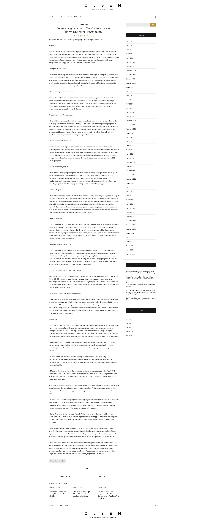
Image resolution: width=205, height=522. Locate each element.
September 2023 (131, 179)
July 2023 (129, 187)
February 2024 (130, 158)
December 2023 (131, 166)
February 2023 (130, 208)
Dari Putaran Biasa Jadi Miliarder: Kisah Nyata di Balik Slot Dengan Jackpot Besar (141, 299)
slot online (129, 316)
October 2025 (130, 79)
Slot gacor (129, 335)
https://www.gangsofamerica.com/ (74, 451)
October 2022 (130, 225)
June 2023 (129, 191)
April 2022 (129, 246)
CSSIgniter (112, 517)
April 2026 (129, 54)
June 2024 (129, 141)
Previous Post (66, 476)
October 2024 (130, 125)
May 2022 (129, 241)
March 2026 (130, 58)
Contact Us (84, 17)
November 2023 (131, 171)
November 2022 (131, 221)
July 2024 (129, 137)
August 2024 (130, 133)
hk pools (128, 320)
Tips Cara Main (73, 17)
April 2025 (129, 104)
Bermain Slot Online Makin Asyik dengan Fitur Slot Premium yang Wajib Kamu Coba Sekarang (140, 272)
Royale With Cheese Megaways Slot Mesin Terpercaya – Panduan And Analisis (108, 495)
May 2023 (129, 196)
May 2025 (129, 100)
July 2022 (129, 237)
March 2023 (130, 204)
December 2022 (131, 216)
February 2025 (130, 112)
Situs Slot (52, 17)
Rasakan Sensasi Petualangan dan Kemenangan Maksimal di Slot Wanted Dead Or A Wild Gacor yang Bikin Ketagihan (141, 292)
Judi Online (61, 17)
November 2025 (131, 75)
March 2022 (130, 250)
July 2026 (129, 41)
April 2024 (129, 150)
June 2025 (129, 95)
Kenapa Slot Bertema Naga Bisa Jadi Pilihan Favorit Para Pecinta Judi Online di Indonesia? (140, 278)
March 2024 (130, 154)
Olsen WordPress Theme (97, 517)
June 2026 (129, 45)
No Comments (89, 36)
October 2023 (130, 175)
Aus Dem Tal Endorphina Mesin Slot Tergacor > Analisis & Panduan (82, 494)
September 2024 (131, 129)
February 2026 (130, 62)
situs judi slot (130, 331)
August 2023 (130, 183)
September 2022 (131, 229)
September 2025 (131, 83)
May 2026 (129, 50)
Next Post (101, 476)
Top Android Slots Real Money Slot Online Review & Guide (59, 494)
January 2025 (130, 116)
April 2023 (129, 200)
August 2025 (130, 87)
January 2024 (130, 162)
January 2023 (130, 212)
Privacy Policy (63, 505)
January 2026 (130, 66)
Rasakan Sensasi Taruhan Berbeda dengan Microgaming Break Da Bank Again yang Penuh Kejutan (140, 284)
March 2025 (130, 108)
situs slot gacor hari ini (57, 461)
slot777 (128, 323)
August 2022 (130, 233)
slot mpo (128, 327)
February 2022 (130, 254)
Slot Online (84, 24)
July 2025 (129, 91)
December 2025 (131, 70)
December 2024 (131, 120)
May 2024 (129, 146)
